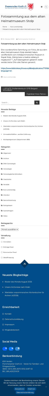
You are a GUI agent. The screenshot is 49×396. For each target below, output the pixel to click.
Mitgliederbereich (12, 330)
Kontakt (8, 314)
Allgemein (7, 153)
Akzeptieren (19, 389)
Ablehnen (31, 389)
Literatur (6, 195)
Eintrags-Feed (8, 247)
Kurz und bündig (16, 27)
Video (5, 216)
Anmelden (7, 242)
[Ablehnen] (46, 387)
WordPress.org (8, 257)
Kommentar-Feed (9, 252)
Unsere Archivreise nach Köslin (14, 121)
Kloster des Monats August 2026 (14, 116)
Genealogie (7, 169)
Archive (6, 158)
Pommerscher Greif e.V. (26, 39)
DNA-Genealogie (9, 163)
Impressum (9, 325)
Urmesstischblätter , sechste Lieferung (17, 134)
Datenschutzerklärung (14, 319)
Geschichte (7, 179)
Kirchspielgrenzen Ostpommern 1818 (16, 139)
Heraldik (6, 184)
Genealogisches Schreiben (12, 174)
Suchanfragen (8, 211)
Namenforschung (9, 200)
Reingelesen (7, 205)
